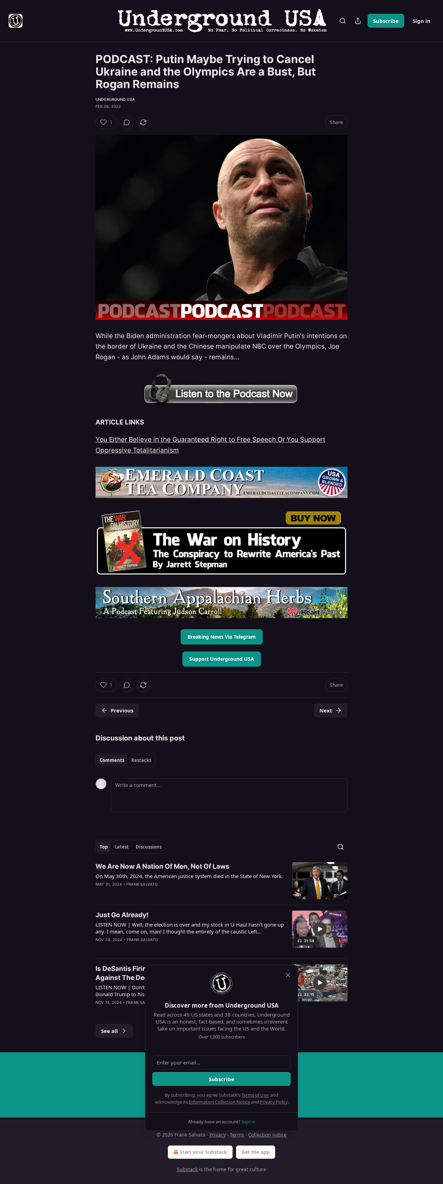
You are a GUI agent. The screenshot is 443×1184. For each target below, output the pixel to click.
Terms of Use (255, 1095)
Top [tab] (104, 847)
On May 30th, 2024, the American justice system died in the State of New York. (189, 875)
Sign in (422, 20)
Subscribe (386, 20)
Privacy (217, 1134)
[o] (320, 929)
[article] (221, 880)
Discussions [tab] (149, 847)
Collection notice (267, 1134)
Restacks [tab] (141, 760)
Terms (237, 1134)
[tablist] (125, 760)
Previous (122, 710)
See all (109, 1030)
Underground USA (115, 99)
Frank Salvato (142, 884)
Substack (187, 1169)
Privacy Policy (274, 1102)
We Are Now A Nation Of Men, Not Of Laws (162, 866)
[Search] (343, 21)
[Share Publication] (358, 21)
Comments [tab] (112, 760)
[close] (287, 975)
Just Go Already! (122, 915)
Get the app (256, 1152)
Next (325, 710)
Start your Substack (203, 1152)
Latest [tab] (122, 847)
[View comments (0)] (127, 122)
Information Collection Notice (219, 1102)
